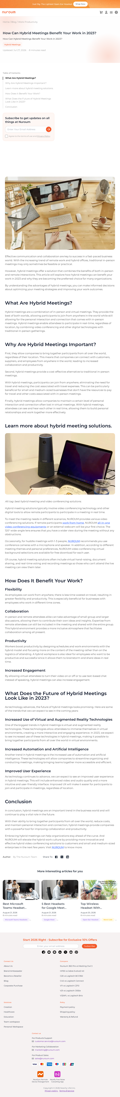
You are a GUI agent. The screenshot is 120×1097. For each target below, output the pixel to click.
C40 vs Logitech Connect (72, 981)
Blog (13, 22)
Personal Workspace (13, 1027)
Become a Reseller (13, 976)
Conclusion (11, 106)
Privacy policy (51, 1091)
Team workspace (12, 1022)
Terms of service (66, 1091)
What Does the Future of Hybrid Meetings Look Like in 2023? (28, 100)
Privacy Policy (43, 136)
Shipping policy (67, 1012)
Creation (8, 1007)
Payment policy (67, 1007)
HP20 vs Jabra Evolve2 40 (72, 971)
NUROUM (74, 541)
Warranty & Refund (69, 1017)
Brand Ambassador (13, 971)
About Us (8, 966)
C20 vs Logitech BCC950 (71, 976)
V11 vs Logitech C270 (69, 985)
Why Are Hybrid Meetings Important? (26, 83)
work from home (73, 522)
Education (9, 1017)
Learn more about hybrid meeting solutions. (29, 88)
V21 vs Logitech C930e (70, 990)
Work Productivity (28, 22)
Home (6, 22)
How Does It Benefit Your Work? (22, 93)
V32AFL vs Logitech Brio (71, 995)
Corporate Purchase (13, 985)
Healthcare (9, 1012)
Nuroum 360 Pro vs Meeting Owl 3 (76, 966)
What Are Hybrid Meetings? (20, 78)
